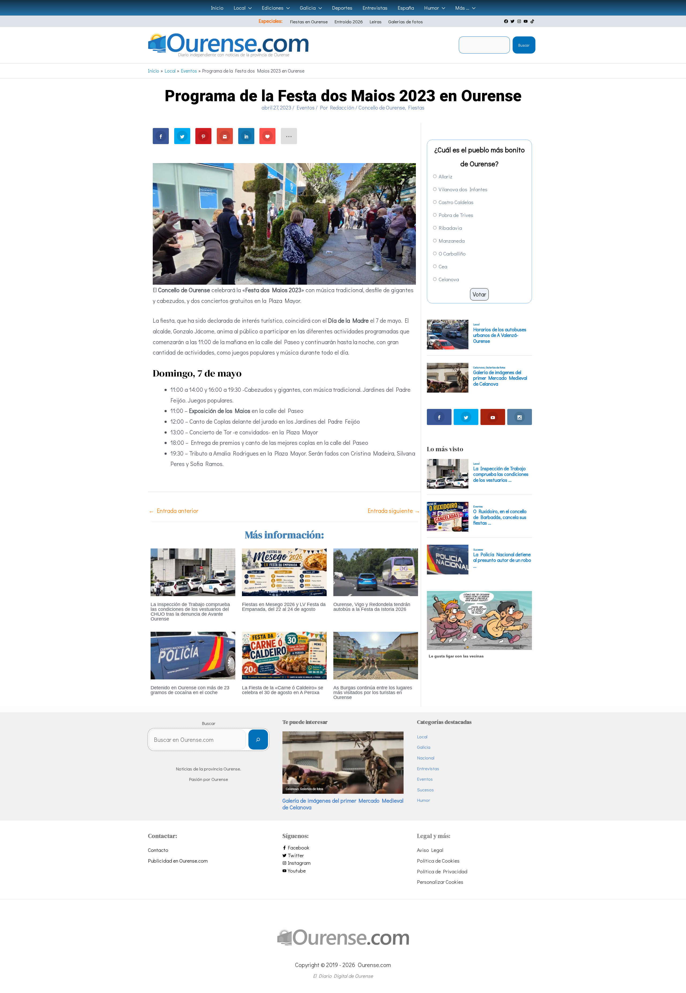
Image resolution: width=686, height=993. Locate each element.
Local (422, 737)
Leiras (376, 21)
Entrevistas (428, 768)
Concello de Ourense (382, 107)
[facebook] (506, 21)
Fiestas (416, 107)
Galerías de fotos (405, 21)
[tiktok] (533, 21)
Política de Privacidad (442, 871)
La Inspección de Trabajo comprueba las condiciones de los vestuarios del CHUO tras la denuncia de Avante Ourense (190, 612)
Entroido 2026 (348, 21)
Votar (479, 294)
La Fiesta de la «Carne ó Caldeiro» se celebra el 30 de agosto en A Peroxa (282, 690)
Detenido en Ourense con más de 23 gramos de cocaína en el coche (190, 690)
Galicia (423, 747)
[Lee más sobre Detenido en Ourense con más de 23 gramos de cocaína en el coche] (193, 655)
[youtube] (526, 21)
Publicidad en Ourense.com (178, 860)
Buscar (524, 45)
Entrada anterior (173, 510)
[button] (248, 8)
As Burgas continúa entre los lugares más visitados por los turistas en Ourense (372, 692)
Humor (423, 800)
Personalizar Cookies (440, 881)
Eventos (306, 107)
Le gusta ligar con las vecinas (456, 656)
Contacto (158, 850)
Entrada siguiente (394, 510)
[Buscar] (258, 739)
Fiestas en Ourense (309, 21)
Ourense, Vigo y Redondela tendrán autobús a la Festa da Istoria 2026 (371, 607)
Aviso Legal (430, 850)
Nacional (425, 758)
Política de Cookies (438, 860)
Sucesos (425, 790)
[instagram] (520, 21)
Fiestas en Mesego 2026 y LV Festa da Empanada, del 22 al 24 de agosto (284, 607)
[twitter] (513, 21)
